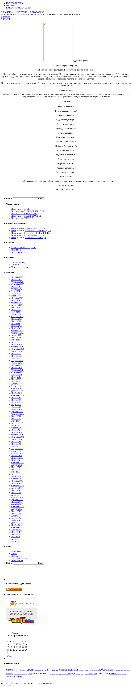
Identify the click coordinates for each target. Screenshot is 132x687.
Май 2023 (15, 312)
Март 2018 (16, 405)
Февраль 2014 (17, 497)
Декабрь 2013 (17, 499)
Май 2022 (15, 323)
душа (56, 669)
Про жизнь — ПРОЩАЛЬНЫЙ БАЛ (27, 211)
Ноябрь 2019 (16, 367)
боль (20, 670)
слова (91, 674)
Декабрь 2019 (17, 365)
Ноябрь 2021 (16, 328)
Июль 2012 (16, 532)
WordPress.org (17, 560)
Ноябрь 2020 (16, 344)
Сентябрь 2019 (17, 372)
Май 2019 (15, 381)
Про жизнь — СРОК (20, 209)
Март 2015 (16, 476)
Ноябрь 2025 (16, 279)
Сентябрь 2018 (17, 395)
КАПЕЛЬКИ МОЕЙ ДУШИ (18, 8)
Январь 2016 (16, 455)
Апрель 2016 (17, 449)
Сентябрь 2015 (17, 462)
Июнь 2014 (16, 493)
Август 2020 (16, 351)
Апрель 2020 (17, 361)
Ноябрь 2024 (16, 286)
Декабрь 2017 (17, 411)
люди (110, 669)
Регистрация (16, 551)
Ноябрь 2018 (16, 393)
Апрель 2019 (17, 384)
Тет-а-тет (15, 265)
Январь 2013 (16, 520)
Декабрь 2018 (17, 391)
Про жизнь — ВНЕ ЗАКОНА (24, 213)
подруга (55, 674)
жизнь (74, 669)
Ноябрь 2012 (16, 525)
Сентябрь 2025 (17, 284)
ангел (15, 670)
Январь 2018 (16, 409)
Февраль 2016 (17, 453)
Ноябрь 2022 (16, 319)
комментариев (19, 558)
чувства (15, 676)
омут (27, 674)
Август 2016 (16, 439)
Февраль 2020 (17, 363)
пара (51, 674)
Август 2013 (16, 509)
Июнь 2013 (16, 513)
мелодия (116, 670)
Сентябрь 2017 (17, 414)
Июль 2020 (16, 354)
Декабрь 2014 (17, 481)
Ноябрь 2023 (16, 300)
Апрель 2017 (17, 423)
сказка (78, 674)
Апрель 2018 (17, 402)
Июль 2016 (16, 442)
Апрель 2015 (17, 474)
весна (24, 670)
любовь (102, 669)
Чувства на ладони (19, 267)
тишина (112, 673)
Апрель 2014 (17, 495)
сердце (71, 673)
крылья (86, 670)
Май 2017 (15, 421)
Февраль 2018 (17, 407)
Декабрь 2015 (17, 458)
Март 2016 (16, 451)
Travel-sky (8, 685)
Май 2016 (15, 446)
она (30, 674)
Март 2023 (16, 314)
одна (23, 674)
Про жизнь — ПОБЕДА (35, 238)
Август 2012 (16, 530)
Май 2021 (15, 340)
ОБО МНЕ (11, 5)
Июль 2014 (16, 490)
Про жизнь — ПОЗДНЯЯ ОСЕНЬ (26, 216)
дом (49, 669)
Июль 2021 (16, 337)
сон (95, 673)
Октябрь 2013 (17, 504)
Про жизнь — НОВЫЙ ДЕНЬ (38, 231)
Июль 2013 (16, 511)
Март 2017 (16, 425)
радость (62, 674)
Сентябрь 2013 (17, 506)
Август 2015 (16, 465)
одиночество (17, 674)
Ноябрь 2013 (16, 502)
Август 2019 (16, 374)
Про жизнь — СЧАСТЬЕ (22, 218)
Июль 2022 (16, 321)
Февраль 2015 (17, 479)
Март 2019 (16, 386)
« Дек (9, 655)
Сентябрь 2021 (17, 333)
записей (17, 556)
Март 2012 (16, 541)
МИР (8, 670)
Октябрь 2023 (17, 303)
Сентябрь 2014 (17, 486)
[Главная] (5, 17)
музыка (127, 670)
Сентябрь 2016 (17, 437)
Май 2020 (15, 358)
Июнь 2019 (16, 379)
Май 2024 (15, 291)
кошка (81, 670)
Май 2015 (15, 472)
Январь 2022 (16, 326)
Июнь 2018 (16, 400)
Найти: (9, 199)
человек (8, 676)
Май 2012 (15, 537)
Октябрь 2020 (17, 347)
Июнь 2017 (16, 418)
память (44, 673)
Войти (14, 554)
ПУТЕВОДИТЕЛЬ (14, 3)
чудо (21, 676)
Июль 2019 (16, 377)
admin (13, 228)
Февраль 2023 (17, 317)
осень (36, 673)
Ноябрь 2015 (16, 460)
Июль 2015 (16, 467)
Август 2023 (16, 305)
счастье (103, 673)
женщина (65, 669)
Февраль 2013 (17, 518)
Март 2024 (16, 296)
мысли (9, 674)
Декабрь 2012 (17, 523)
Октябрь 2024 (17, 289)
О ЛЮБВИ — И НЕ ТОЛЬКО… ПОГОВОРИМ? (22, 12)
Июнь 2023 (16, 310)
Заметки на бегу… (19, 262)
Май (11, 670)
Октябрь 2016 (17, 435)
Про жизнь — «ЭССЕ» (35, 228)
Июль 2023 (16, 307)
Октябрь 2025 (17, 282)
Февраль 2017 (17, 428)
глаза (36, 670)
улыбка (123, 674)
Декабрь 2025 (17, 277)
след (82, 674)
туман (118, 674)
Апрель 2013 (17, 516)
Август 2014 (16, 488)
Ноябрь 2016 (16, 432)
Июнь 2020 (16, 356)
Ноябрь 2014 (16, 483)
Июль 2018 (16, 398)
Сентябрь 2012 (17, 527)
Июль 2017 (16, 416)
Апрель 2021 (17, 342)
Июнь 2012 (16, 534)
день (39, 670)
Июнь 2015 (16, 469)
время (30, 669)
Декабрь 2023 (17, 298)
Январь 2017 (16, 430)
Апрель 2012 (17, 539)
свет (66, 674)
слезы (87, 674)
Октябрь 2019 (17, 370)
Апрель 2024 (17, 293)
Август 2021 (16, 335)
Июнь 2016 (16, 444)
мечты (122, 670)
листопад (93, 670)
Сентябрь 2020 (17, 349)
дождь (44, 670)
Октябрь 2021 (17, 330)
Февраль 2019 (17, 388)
